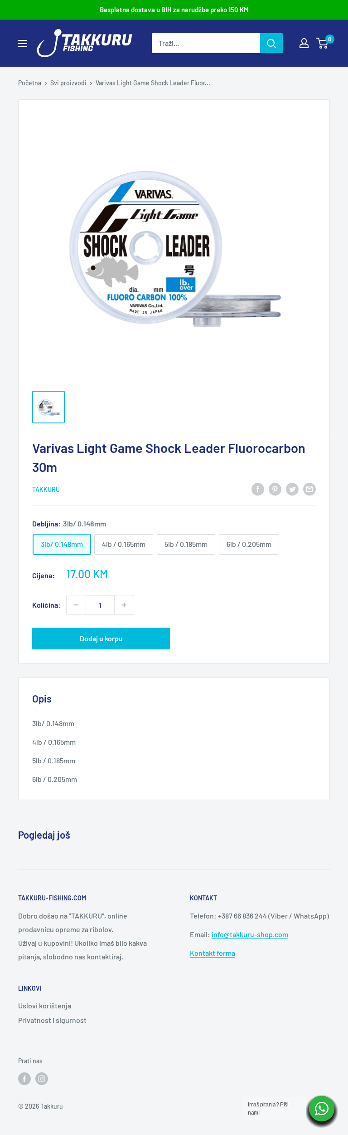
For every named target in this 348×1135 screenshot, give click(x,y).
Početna (29, 83)
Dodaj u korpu (101, 638)
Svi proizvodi (68, 83)
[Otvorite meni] (22, 43)
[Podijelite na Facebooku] (257, 489)
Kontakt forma (212, 952)
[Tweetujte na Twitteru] (292, 489)
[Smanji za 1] (76, 604)
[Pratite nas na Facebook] (24, 1078)
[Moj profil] (304, 43)
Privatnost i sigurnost (52, 1020)
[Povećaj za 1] (124, 604)
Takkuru (46, 489)
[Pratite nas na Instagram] (41, 1078)
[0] (322, 43)
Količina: (46, 604)
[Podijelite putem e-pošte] (309, 489)
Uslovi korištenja (44, 1005)
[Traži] (271, 43)
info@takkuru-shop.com (250, 934)
